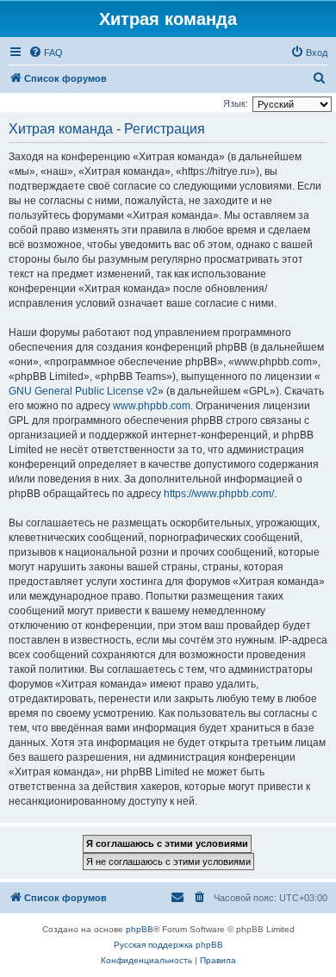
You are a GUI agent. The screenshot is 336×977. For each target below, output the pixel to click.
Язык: (235, 103)
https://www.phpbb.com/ (219, 494)
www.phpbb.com (151, 406)
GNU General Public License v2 (83, 391)
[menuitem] (45, 52)
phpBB (139, 929)
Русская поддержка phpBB (168, 944)
